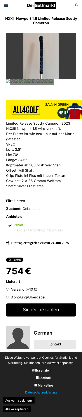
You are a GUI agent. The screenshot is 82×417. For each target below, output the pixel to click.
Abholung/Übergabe (28, 297)
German (43, 333)
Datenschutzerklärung (41, 392)
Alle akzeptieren (16, 409)
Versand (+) (24, 289)
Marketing (45, 385)
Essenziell (43, 370)
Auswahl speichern (18, 400)
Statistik (45, 378)
